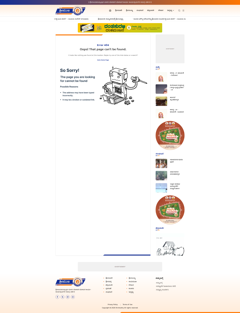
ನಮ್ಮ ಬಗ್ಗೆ (159, 283)
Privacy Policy (113, 304)
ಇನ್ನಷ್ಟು (169, 10)
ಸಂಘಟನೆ (139, 10)
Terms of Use (127, 304)
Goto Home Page (103, 60)
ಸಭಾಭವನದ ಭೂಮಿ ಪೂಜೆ (176, 161)
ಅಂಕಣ (131, 288)
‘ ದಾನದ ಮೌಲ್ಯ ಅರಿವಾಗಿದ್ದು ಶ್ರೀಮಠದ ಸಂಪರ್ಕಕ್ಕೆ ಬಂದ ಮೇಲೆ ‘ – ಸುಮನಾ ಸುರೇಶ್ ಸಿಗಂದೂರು (157, 19)
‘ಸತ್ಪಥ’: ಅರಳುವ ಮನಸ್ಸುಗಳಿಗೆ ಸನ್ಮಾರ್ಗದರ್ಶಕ (175, 186)
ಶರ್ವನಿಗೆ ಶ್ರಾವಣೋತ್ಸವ (174, 98)
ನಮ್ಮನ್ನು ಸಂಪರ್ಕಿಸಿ (162, 289)
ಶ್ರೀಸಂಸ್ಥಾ (129, 10)
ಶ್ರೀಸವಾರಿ (118, 10)
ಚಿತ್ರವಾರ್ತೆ (150, 10)
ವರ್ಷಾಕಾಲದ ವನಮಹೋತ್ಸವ (175, 173)
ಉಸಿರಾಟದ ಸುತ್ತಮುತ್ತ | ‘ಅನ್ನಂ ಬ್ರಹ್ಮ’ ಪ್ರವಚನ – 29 (177, 87)
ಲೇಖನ (160, 10)
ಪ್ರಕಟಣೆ (108, 288)
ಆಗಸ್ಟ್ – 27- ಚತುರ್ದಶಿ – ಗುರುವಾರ (177, 74)
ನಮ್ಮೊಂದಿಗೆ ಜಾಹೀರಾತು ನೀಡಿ (166, 286)
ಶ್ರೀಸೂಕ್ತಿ (108, 281)
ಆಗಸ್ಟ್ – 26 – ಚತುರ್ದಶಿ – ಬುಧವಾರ (177, 111)
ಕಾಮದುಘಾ (133, 281)
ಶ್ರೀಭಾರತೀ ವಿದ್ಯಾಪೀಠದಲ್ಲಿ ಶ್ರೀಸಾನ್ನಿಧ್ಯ (102, 19)
